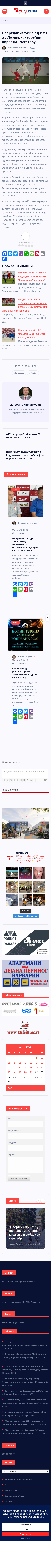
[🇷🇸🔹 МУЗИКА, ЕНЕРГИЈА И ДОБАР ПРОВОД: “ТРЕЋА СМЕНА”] (25, 900)
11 (14, 1067)
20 (25, 1072)
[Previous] (38, 1201)
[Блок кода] (27, 780)
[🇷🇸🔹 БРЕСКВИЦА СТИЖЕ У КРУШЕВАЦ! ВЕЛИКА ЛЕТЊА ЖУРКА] (39, 873)
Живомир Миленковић (17, 48)
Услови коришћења (14, 1496)
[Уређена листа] (17, 780)
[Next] (43, 1201)
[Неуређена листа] (20, 780)
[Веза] (30, 780)
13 (25, 1067)
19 (20, 1072)
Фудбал (33, 373)
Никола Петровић (25, 657)
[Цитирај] (24, 780)
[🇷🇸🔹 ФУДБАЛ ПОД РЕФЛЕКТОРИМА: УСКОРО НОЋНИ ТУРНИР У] (25, 873)
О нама (8, 1501)
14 (31, 1067)
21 (31, 1072)
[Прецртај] (14, 780)
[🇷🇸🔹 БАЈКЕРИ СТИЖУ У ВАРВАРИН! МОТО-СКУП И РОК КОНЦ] (12, 873)
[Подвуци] (11, 780)
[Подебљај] (4, 780)
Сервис (8, 1485)
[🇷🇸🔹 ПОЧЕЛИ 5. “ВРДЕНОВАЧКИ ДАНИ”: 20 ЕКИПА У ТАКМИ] (12, 887)
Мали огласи (11, 1490)
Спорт (32, 48)
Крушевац (19, 373)
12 (20, 1067)
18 (14, 1072)
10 (9, 1067)
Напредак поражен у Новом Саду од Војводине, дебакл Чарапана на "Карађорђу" (32, 276)
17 (9, 1072)
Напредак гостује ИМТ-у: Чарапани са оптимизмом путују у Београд (31, 334)
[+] (37, 780)
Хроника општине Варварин (18, 1479)
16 (42, 1067)
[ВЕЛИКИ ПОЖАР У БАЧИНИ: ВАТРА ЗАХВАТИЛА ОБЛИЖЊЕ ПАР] (12, 900)
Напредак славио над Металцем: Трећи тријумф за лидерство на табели (25, 1229)
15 (36, 1067)
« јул (10, 1087)
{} (34, 780)
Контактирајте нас (18, 1178)
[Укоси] (7, 780)
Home (5, 20)
